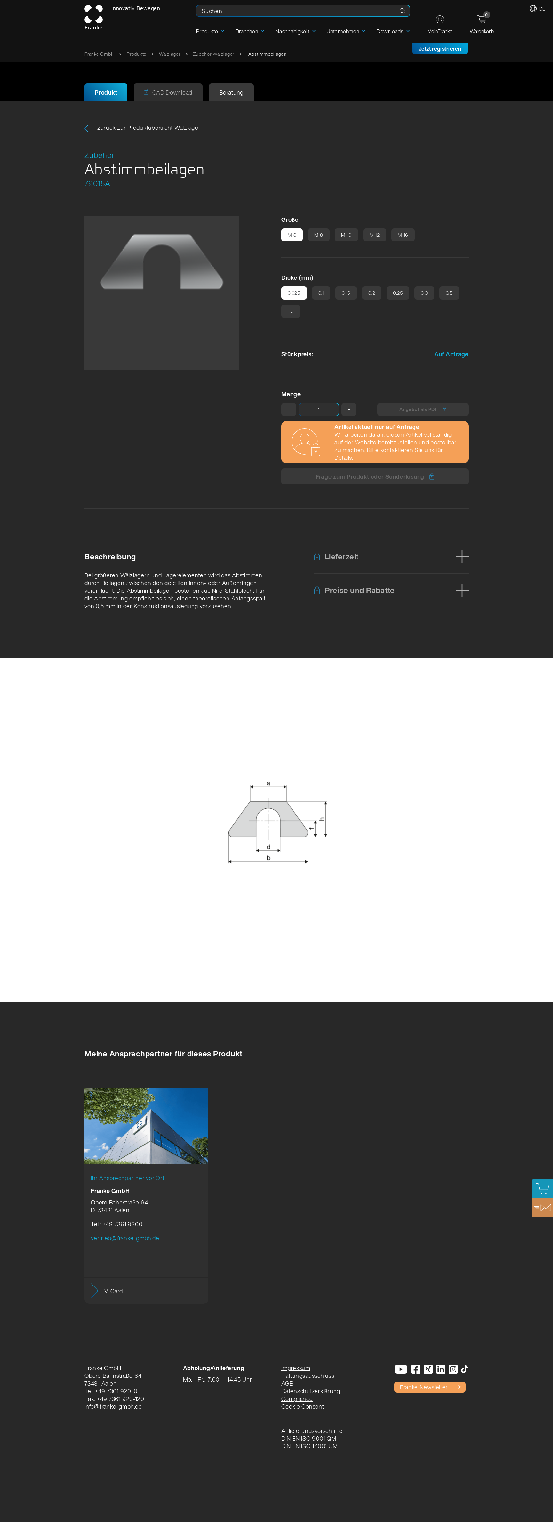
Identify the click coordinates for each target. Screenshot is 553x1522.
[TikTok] (465, 1369)
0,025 (294, 292)
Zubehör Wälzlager (214, 54)
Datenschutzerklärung (310, 1391)
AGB (287, 1383)
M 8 (318, 234)
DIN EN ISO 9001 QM (308, 1438)
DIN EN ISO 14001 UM (309, 1446)
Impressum (295, 1368)
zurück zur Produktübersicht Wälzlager (148, 127)
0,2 (371, 292)
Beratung (231, 92)
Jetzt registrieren (440, 49)
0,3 (424, 292)
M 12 (375, 234)
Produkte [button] (207, 31)
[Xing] (428, 1369)
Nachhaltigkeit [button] (292, 31)
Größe (290, 219)
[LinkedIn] (440, 1369)
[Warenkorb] (542, 1188)
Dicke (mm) (297, 277)
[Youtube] (401, 1369)
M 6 (292, 234)
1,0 (290, 311)
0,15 (346, 292)
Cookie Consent (302, 1406)
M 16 (403, 234)
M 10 (346, 234)
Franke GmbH (99, 54)
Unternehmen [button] (343, 31)
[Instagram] (453, 1369)
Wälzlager (170, 54)
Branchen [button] (247, 31)
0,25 (398, 292)
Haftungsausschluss (307, 1375)
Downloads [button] (390, 31)
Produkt (106, 92)
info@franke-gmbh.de (113, 1406)
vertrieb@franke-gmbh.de (125, 1238)
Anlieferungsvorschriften (313, 1431)
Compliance (297, 1398)
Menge (291, 394)
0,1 (321, 292)
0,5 (449, 292)
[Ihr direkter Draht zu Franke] (542, 1207)
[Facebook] (416, 1369)
